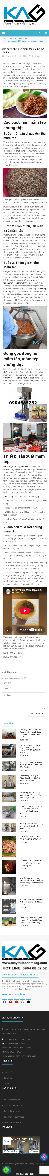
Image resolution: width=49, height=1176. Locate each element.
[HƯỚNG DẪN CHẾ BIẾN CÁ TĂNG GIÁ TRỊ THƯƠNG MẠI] (9, 846)
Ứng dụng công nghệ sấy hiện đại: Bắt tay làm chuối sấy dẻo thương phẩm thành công (31, 880)
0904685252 (24, 1039)
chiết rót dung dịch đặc (13, 372)
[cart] (46, 33)
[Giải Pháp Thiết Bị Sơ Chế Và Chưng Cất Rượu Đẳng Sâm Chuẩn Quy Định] (9, 867)
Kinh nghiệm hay (21, 38)
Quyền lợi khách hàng (12, 1105)
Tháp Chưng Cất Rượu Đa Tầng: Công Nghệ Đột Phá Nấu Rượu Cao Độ (30, 778)
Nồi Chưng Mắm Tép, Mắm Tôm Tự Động (21, 496)
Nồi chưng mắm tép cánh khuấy (16, 466)
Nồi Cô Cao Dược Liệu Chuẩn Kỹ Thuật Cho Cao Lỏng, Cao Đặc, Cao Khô (31, 764)
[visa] (24, 1174)
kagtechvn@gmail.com (15, 1044)
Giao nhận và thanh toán (13, 1117)
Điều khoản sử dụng (11, 1100)
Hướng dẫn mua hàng (12, 1111)
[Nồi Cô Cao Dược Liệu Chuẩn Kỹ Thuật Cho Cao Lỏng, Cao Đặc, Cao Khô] (9, 766)
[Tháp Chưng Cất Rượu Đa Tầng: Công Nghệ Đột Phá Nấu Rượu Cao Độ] (9, 782)
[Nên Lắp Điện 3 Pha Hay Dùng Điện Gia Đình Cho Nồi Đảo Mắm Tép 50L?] (9, 827)
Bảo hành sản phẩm (12, 1123)
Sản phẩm (7, 1078)
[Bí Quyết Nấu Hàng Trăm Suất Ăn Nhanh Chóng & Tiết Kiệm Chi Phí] (9, 906)
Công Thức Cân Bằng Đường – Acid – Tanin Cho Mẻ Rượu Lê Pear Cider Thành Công (31, 920)
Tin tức (6, 1084)
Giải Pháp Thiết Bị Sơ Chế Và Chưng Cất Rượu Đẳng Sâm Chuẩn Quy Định (31, 863)
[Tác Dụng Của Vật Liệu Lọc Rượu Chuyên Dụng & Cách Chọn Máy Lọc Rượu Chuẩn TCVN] (9, 733)
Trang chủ (7, 1072)
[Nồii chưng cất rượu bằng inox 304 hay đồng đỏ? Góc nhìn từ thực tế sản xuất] (9, 797)
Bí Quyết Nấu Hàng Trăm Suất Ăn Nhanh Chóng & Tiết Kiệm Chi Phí (31, 902)
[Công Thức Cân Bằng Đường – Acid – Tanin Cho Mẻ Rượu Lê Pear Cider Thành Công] (9, 921)
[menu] (3, 33)
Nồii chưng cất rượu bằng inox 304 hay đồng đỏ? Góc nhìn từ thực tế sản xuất (30, 795)
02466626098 (11, 1039)
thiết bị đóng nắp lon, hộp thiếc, (21, 378)
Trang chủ (9, 38)
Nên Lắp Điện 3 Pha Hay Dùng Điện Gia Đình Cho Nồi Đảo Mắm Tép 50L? (31, 825)
